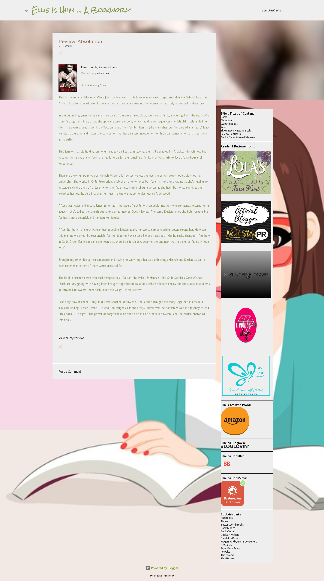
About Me (226, 120)
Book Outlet (228, 531)
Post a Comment (69, 371)
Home (224, 117)
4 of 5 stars (102, 73)
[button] (60, 54)
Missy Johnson (108, 67)
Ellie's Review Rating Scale (236, 130)
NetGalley (226, 544)
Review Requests (231, 133)
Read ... (225, 127)
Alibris (224, 521)
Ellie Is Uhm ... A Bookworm (81, 10)
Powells (225, 551)
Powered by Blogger (164, 568)
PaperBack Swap (230, 548)
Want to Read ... (229, 123)
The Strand (227, 555)
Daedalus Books (230, 538)
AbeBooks (227, 517)
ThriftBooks (228, 558)
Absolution (87, 67)
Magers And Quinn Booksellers (239, 541)
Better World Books (232, 524)
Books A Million (230, 534)
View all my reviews (71, 338)
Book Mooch (228, 528)
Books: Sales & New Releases (238, 137)
